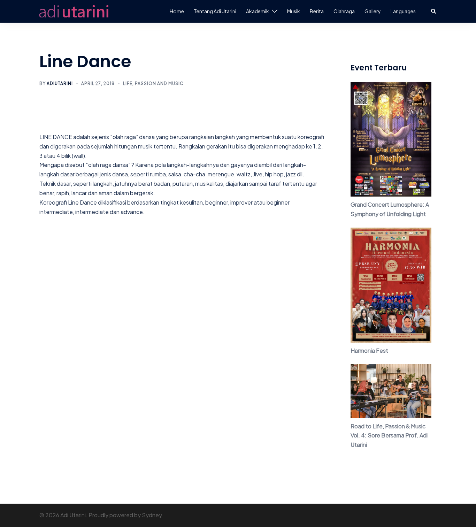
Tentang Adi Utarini (215, 11)
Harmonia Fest (369, 350)
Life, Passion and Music (153, 83)
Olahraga (344, 11)
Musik (293, 11)
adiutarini (60, 83)
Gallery (372, 11)
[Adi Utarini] (73, 10)
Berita (317, 11)
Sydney (152, 515)
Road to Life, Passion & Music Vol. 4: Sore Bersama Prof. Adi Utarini (389, 435)
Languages (403, 11)
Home (177, 11)
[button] (434, 11)
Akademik (257, 11)
